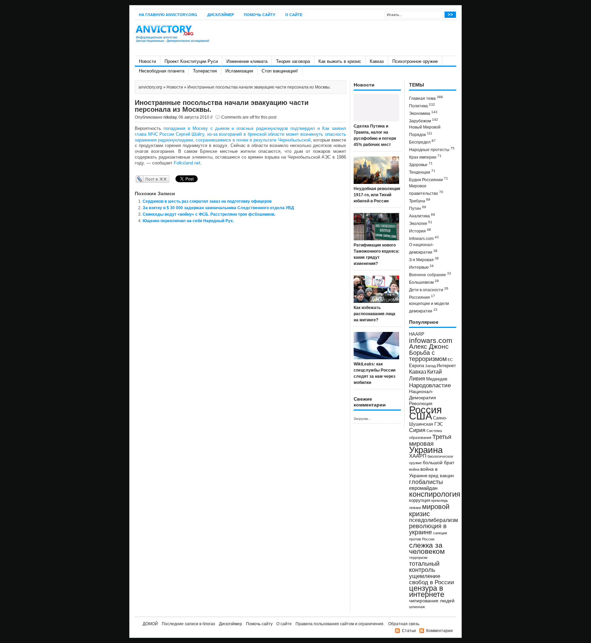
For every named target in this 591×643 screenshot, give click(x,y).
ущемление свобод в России (431, 579)
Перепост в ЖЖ (142, 179)
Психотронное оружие (415, 61)
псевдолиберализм (433, 520)
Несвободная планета (161, 70)
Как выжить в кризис (339, 61)
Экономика (423, 113)
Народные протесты (432, 149)
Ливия (417, 378)
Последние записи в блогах (188, 623)
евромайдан (423, 488)
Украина (426, 450)
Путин (417, 208)
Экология (420, 223)
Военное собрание (430, 274)
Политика (422, 105)
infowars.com (424, 238)
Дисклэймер (220, 15)
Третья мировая (430, 440)
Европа (416, 365)
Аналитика (422, 215)
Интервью (421, 267)
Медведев (436, 379)
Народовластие (430, 385)
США (420, 415)
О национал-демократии (423, 248)
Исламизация (239, 70)
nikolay (169, 117)
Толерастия (205, 70)
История (420, 230)
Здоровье (421, 164)
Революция (420, 403)
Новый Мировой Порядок (425, 131)
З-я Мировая (424, 259)
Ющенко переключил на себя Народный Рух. (188, 220)
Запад (430, 366)
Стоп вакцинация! (280, 70)
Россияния (422, 297)
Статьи (409, 630)
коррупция (419, 500)
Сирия (417, 430)
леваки (415, 508)
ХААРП (417, 456)
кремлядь (439, 500)
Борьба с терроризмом (428, 355)
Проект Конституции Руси (191, 61)
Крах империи (425, 157)
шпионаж (417, 607)
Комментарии (439, 630)
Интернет (446, 365)
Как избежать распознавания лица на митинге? (374, 313)
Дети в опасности (428, 289)
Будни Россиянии (428, 179)
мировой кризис (429, 510)
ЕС (450, 360)
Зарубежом (423, 120)
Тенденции (422, 172)
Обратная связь (403, 623)
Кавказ (377, 61)
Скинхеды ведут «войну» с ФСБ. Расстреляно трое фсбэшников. (209, 214)
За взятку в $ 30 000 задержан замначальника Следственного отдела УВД (218, 207)
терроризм (418, 557)
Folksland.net (187, 162)
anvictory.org (150, 87)
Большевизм (424, 282)
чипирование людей (432, 600)
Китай (434, 372)
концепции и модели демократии (429, 307)
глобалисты (426, 481)
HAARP (416, 334)
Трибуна (419, 200)
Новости (147, 61)
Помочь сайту (259, 15)
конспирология (434, 494)
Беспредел (422, 142)
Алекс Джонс (429, 346)
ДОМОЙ (150, 623)
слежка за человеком (427, 548)
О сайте (293, 15)
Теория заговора (293, 61)
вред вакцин (441, 475)
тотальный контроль (424, 566)
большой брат (438, 462)
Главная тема (426, 98)
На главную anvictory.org (168, 15)
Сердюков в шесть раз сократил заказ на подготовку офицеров (207, 201)
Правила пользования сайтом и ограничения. (340, 623)
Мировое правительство (426, 190)
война (414, 469)
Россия (425, 409)
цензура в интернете (426, 591)
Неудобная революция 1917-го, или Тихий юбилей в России (377, 194)
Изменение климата (246, 61)
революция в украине (428, 529)
